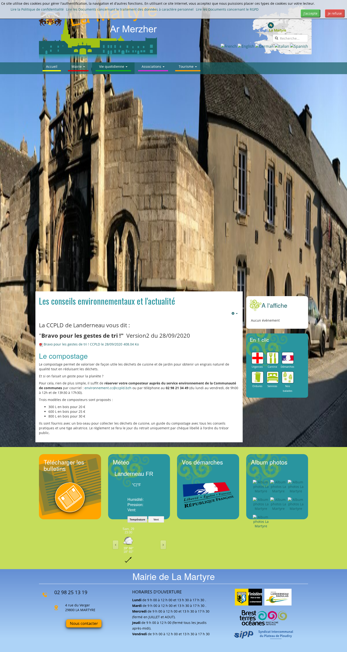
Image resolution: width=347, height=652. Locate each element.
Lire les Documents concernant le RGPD (227, 9)
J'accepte (310, 13)
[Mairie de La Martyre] (98, 32)
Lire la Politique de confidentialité (37, 9)
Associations (152, 66)
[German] (264, 46)
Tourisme (187, 66)
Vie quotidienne (112, 66)
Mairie (77, 66)
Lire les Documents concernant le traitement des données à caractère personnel (130, 9)
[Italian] (282, 46)
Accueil (51, 66)
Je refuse (335, 13)
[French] (229, 46)
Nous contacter (84, 623)
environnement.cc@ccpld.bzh (108, 388)
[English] (246, 46)
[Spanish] (299, 46)
